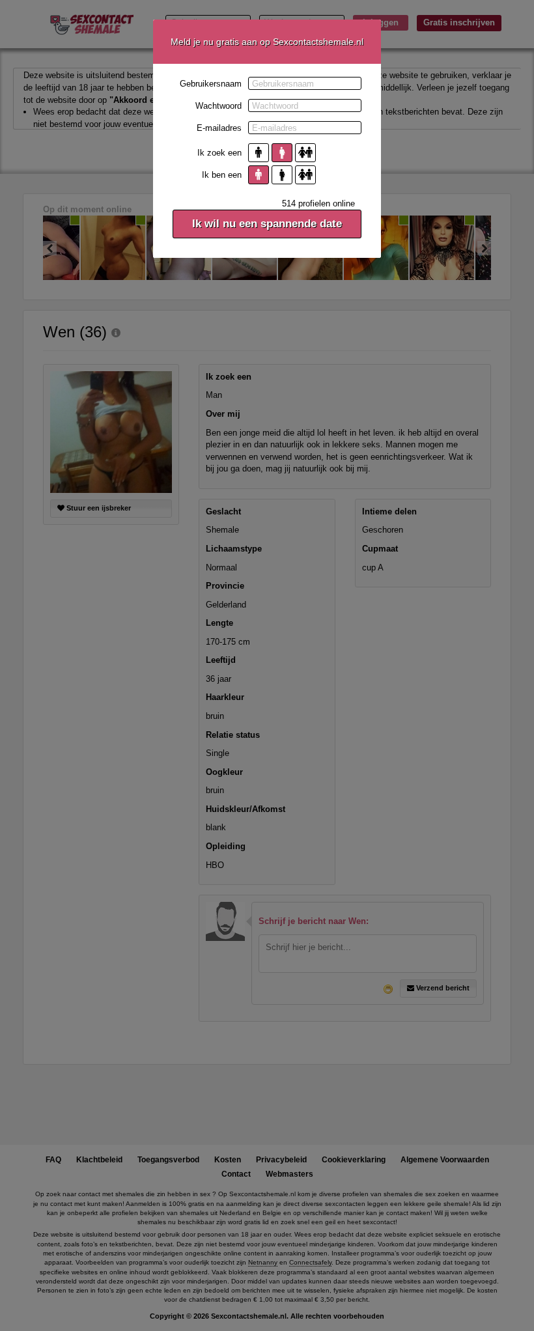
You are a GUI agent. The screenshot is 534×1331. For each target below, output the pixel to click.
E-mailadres (219, 128)
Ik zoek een (219, 153)
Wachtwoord (218, 106)
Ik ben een (222, 175)
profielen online (318, 203)
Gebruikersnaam (211, 84)
